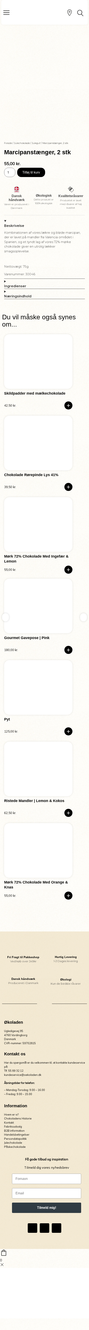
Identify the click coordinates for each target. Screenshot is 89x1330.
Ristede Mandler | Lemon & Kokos (34, 801)
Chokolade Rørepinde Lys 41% (31, 475)
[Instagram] (44, 1228)
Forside (8, 143)
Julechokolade (22, 143)
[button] (68, 405)
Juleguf (36, 143)
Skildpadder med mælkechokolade (34, 393)
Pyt (7, 719)
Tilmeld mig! (46, 1207)
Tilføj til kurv (31, 172)
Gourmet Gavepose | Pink (26, 638)
